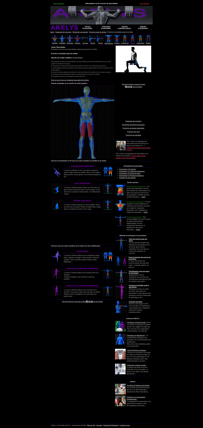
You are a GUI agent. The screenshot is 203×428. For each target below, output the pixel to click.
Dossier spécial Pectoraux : (136, 202)
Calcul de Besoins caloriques (136, 350)
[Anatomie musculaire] (149, 304)
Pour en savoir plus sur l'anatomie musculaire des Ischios (70, 80)
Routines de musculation (127, 178)
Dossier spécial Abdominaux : (137, 186)
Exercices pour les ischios (97, 32)
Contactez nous (124, 425)
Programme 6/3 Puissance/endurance (131, 175)
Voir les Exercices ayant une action (133, 84)
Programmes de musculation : (133, 166)
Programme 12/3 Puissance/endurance (132, 171)
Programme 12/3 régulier (127, 169)
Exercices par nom (133, 132)
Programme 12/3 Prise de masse (130, 173)
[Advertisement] (133, 104)
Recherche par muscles (80, 32)
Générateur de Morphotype (136, 335)
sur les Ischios (137, 87)
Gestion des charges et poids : (136, 365)
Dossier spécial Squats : (135, 217)
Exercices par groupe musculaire (133, 128)
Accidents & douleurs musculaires (138, 385)
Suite (143, 197)
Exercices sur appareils (133, 135)
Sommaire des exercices (63, 32)
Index (52, 32)
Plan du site (91, 425)
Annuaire (99, 425)
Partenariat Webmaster (110, 425)
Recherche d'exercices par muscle (133, 125)
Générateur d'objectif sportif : (137, 322)
